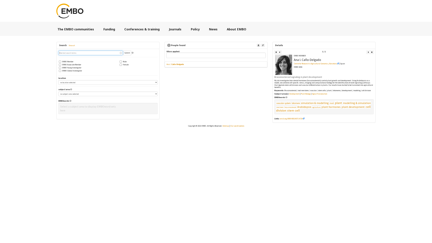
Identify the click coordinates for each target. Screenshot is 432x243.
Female (126, 65)
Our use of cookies (237, 126)
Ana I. (175, 64)
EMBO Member (67, 62)
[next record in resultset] (368, 52)
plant (338, 103)
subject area (64, 89)
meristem (280, 107)
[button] (132, 53)
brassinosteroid (290, 107)
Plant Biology (306, 94)
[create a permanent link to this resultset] (263, 45)
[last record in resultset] (372, 52)
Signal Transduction (319, 94)
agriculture (316, 107)
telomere (296, 103)
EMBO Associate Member (71, 65)
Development (294, 94)
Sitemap (225, 126)
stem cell (293, 110)
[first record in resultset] (276, 52)
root (332, 103)
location (62, 78)
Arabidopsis (304, 107)
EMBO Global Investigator (72, 71)
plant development (353, 107)
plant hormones (331, 107)
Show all (72, 45)
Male (125, 62)
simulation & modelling (315, 103)
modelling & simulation (357, 103)
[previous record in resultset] (280, 52)
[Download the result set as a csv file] (258, 45)
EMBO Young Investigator (71, 68)
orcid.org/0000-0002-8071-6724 (291, 118)
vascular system (283, 103)
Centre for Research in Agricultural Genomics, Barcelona (315, 63)
